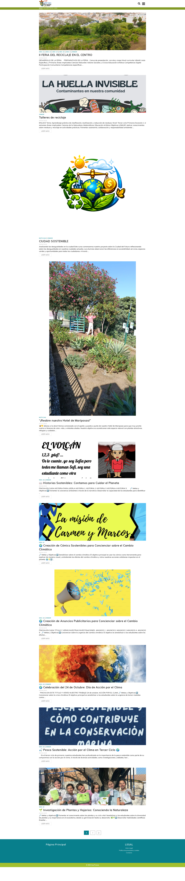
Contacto (129, 853)
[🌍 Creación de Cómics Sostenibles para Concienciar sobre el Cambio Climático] (92, 522)
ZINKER (74, 52)
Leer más (45, 68)
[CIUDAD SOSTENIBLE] (92, 187)
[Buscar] (139, 3)
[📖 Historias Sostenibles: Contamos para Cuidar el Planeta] (92, 459)
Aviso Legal (129, 848)
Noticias (42, 238)
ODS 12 (48, 52)
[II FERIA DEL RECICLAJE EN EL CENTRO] (92, 31)
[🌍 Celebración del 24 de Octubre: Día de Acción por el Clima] (92, 663)
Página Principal (56, 844)
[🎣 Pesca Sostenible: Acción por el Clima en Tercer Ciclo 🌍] (92, 726)
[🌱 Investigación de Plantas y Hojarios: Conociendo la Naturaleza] (92, 786)
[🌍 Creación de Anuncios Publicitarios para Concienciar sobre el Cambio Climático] (92, 592)
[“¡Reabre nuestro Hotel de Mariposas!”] (92, 338)
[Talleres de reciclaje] (92, 94)
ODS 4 (68, 52)
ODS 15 (62, 52)
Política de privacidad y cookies (129, 850)
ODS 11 (41, 52)
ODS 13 (55, 52)
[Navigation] (143, 3)
